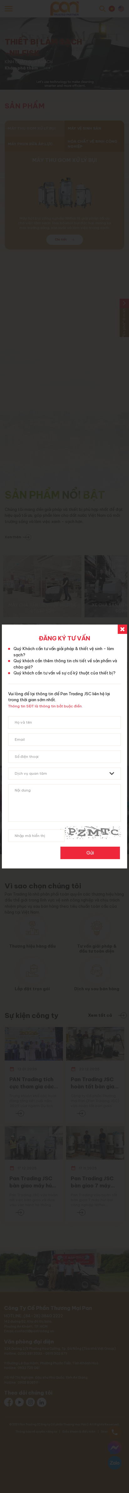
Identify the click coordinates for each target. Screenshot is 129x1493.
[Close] (122, 629)
